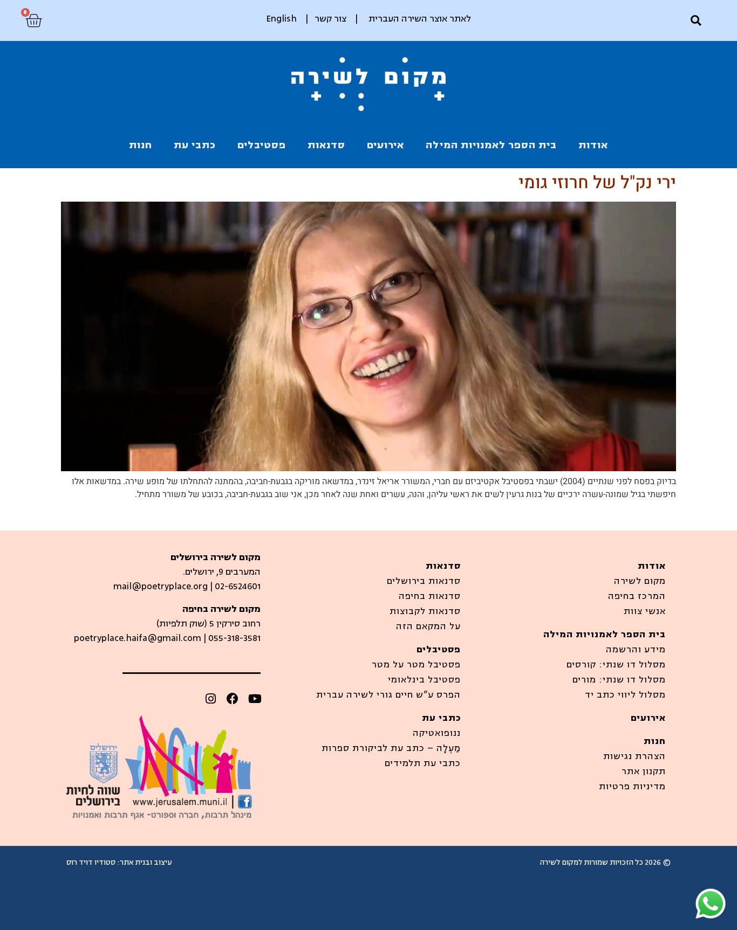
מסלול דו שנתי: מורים (619, 679)
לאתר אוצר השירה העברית (419, 18)
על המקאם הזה (428, 626)
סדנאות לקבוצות (425, 611)
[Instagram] (210, 699)
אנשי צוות (645, 611)
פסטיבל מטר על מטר (416, 664)
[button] (696, 21)
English (281, 18)
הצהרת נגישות (634, 756)
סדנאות (326, 145)
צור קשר (330, 18)
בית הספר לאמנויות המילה (491, 145)
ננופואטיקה (437, 733)
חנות (140, 145)
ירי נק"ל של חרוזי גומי (597, 182)
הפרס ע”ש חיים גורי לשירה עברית (388, 694)
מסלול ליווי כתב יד (625, 694)
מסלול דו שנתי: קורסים (616, 664)
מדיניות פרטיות (632, 786)
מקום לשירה (640, 581)
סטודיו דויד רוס (90, 862)
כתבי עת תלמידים (423, 763)
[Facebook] (232, 699)
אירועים (385, 145)
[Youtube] (255, 699)
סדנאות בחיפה (430, 596)
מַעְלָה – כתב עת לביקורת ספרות (391, 748)
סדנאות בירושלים (424, 581)
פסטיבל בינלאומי (424, 679)
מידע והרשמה (636, 649)
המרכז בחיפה (637, 596)
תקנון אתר (644, 771)
